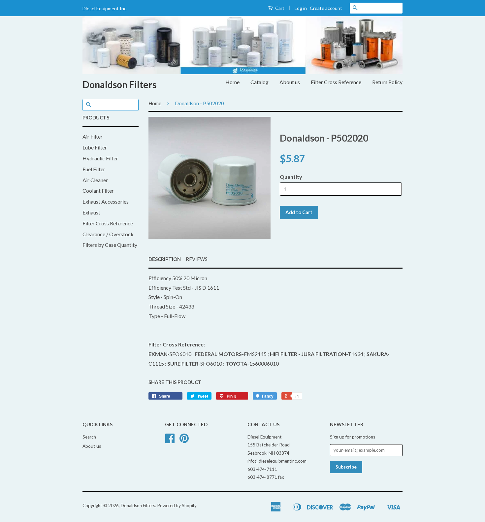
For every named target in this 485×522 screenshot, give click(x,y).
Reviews (197, 259)
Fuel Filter (93, 169)
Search (89, 437)
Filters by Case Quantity (109, 245)
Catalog (259, 82)
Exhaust (91, 212)
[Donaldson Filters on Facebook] (170, 440)
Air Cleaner (95, 180)
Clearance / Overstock (108, 234)
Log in (301, 8)
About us (289, 82)
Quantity (291, 177)
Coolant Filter (98, 190)
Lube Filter (94, 147)
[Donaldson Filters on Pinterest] (184, 440)
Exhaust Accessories (105, 201)
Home (232, 82)
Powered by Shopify (177, 505)
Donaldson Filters (119, 84)
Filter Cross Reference (336, 82)
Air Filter (92, 136)
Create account (326, 8)
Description (164, 259)
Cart (279, 8)
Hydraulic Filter (100, 158)
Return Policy (387, 82)
